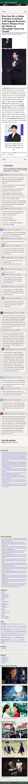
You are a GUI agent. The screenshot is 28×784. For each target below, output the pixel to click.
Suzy (22, 640)
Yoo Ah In (9, 641)
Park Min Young (13, 635)
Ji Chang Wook (23, 626)
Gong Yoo (14, 624)
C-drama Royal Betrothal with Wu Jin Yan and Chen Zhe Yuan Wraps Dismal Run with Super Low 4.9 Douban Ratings (14, 556)
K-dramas (9, 152)
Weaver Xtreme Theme (23, 782)
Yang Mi (6, 641)
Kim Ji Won (18, 627)
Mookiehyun (4, 659)
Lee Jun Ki (14, 631)
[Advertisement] (11, 512)
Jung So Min (9, 627)
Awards (3, 591)
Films (3, 600)
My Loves (4, 611)
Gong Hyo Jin (9, 624)
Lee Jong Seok (7, 631)
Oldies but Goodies (6, 612)
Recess (3, 615)
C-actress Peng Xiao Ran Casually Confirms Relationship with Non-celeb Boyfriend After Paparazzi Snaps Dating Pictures (14, 544)
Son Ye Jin (19, 640)
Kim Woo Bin (13, 629)
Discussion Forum (5, 594)
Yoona (12, 641)
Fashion (3, 598)
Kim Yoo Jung (19, 629)
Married (13, 633)
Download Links (5, 596)
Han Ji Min (23, 624)
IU (6, 626)
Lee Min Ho (21, 632)
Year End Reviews (5, 618)
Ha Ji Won (19, 624)
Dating (3, 624)
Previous (3, 11)
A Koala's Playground (10, 2)
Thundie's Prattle (5, 661)
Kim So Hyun (23, 627)
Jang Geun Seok (11, 626)
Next (25, 11)
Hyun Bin (3, 626)
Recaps (3, 613)
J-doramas (4, 602)
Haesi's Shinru (20, 152)
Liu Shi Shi (8, 633)
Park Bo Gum (6, 635)
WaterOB (3, 662)
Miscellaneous (4, 607)
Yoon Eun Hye (17, 641)
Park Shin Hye (5, 637)
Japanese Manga (5, 604)
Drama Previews (5, 597)
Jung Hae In (5, 627)
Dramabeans (4, 657)
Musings (3, 609)
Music (3, 608)
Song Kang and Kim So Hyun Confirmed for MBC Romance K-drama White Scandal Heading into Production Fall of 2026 (13, 552)
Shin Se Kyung (13, 637)
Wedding (3, 641)
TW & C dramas (5, 616)
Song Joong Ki (5, 640)
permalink (11, 154)
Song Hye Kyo (19, 637)
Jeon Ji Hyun (17, 626)
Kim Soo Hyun (5, 629)
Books (3, 593)
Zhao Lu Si (3, 643)
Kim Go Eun (13, 627)
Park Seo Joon (21, 635)
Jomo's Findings (5, 658)
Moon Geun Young (19, 633)
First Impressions (5, 601)
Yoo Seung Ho (24, 641)
